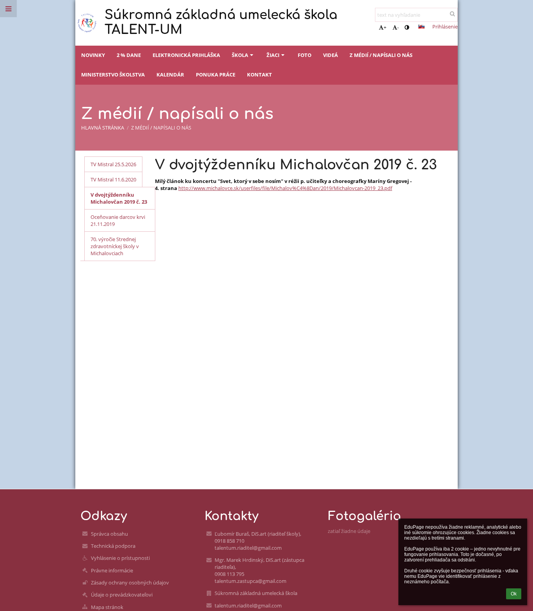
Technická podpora (113, 545)
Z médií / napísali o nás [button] (381, 55)
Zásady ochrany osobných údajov (130, 582)
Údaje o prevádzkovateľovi (122, 594)
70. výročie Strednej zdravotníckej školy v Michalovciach (115, 246)
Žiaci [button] (272, 55)
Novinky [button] (93, 55)
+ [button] (385, 27)
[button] (406, 27)
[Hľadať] (452, 13)
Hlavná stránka (102, 127)
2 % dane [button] (129, 55)
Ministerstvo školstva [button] (113, 74)
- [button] (398, 27)
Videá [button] (330, 55)
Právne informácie (112, 570)
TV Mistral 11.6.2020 (113, 179)
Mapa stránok (107, 607)
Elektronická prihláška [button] (186, 55)
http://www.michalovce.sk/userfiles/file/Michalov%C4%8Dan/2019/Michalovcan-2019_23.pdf (285, 188)
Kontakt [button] (259, 74)
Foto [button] (304, 55)
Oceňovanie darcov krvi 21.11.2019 (118, 220)
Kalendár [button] (170, 74)
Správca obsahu (109, 533)
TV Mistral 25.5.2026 (113, 164)
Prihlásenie (445, 26)
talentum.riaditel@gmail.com (248, 605)
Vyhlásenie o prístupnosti (120, 557)
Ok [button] (514, 594)
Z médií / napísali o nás (161, 127)
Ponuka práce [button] (215, 74)
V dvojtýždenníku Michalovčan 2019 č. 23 (119, 198)
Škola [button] (240, 55)
